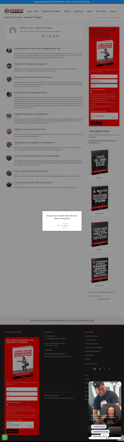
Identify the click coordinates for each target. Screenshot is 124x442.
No (59, 226)
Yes (65, 226)
